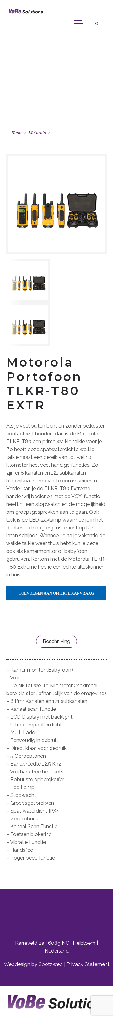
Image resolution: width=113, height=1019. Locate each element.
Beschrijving (56, 641)
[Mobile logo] (56, 1015)
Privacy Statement (88, 964)
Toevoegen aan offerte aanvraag (56, 593)
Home (16, 132)
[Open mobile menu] (80, 22)
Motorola (37, 132)
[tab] (56, 641)
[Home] (25, 15)
